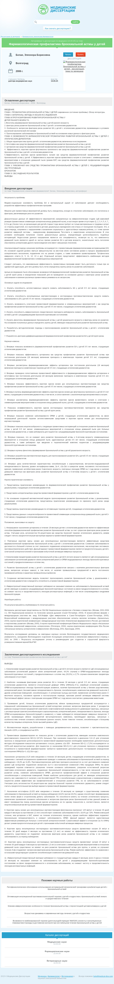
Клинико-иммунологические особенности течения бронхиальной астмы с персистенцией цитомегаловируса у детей (57, 906)
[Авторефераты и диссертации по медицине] (57, 9)
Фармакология (54, 976)
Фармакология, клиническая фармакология (37, 36)
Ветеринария (67, 976)
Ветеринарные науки (57, 961)
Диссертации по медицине (10, 36)
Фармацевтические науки (57, 951)
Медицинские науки (57, 942)
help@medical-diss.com (103, 976)
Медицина (42, 976)
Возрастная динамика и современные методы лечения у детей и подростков (57, 913)
